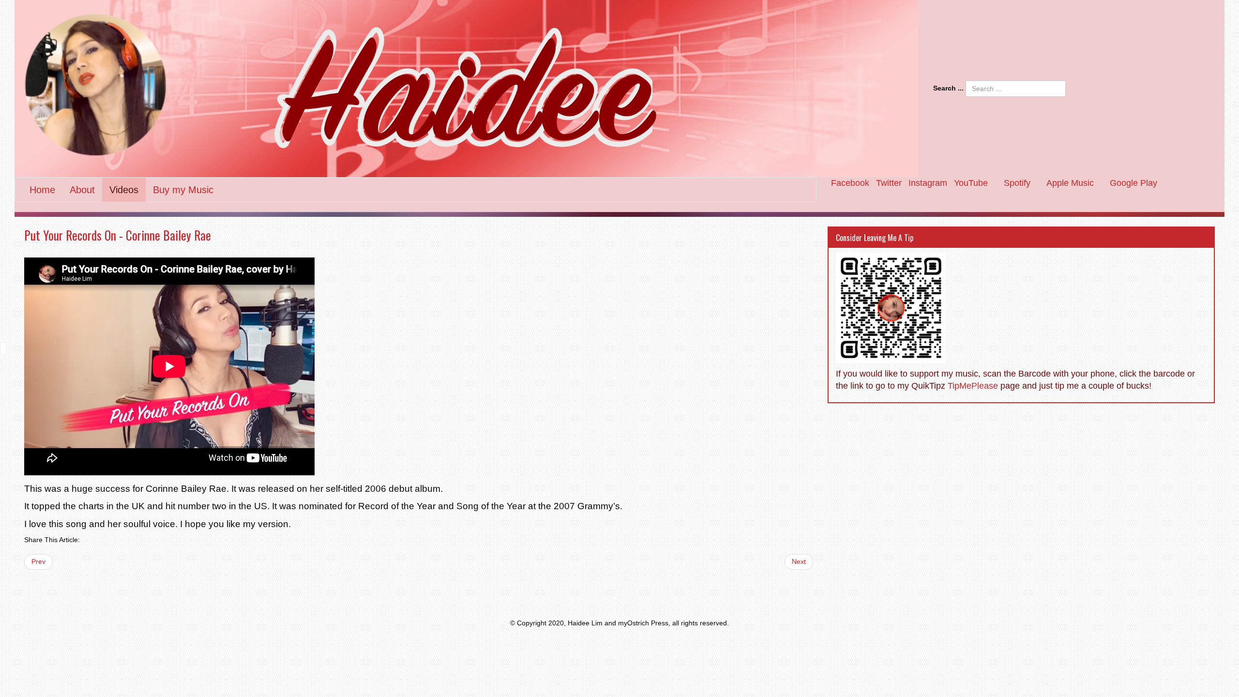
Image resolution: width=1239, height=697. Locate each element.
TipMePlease (973, 386)
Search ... (948, 88)
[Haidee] (467, 88)
